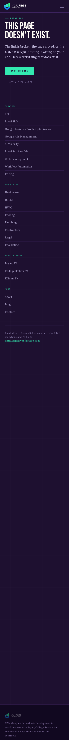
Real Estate (12, 245)
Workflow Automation (18, 166)
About (8, 297)
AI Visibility (12, 144)
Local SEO (11, 121)
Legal (8, 237)
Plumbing (11, 222)
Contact (10, 312)
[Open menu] (62, 6)
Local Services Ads (16, 151)
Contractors (12, 230)
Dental (9, 200)
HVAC (8, 207)
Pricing (9, 174)
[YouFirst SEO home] (15, 6)
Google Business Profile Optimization (28, 129)
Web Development (16, 159)
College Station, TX (17, 271)
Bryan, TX (11, 263)
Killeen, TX (11, 278)
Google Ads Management (21, 136)
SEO (7, 114)
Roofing (10, 215)
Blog (8, 304)
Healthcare (12, 192)
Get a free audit (20, 82)
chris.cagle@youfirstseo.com (22, 340)
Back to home (19, 71)
